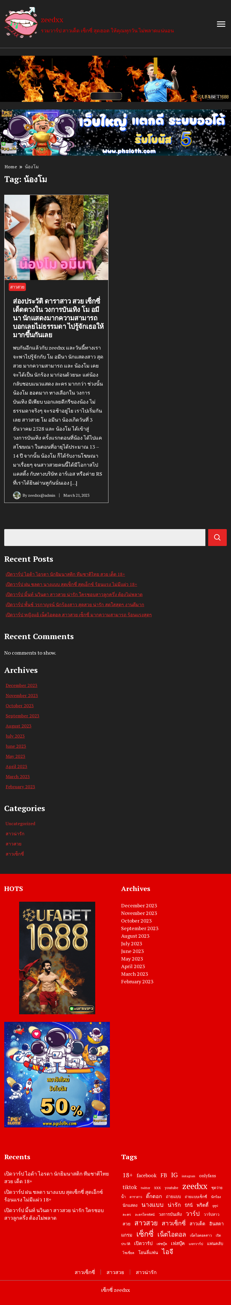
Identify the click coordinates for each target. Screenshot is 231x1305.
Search (217, 537)
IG (174, 1174)
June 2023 (16, 746)
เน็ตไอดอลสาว (201, 1235)
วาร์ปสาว (211, 1214)
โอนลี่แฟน (148, 1252)
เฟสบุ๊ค (178, 1243)
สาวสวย (17, 287)
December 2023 (21, 685)
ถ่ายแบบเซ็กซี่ (196, 1196)
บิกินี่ (189, 1205)
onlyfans (207, 1175)
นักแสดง (130, 1205)
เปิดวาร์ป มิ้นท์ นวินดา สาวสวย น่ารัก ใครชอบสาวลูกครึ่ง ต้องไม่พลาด (74, 594)
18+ (128, 1175)
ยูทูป (215, 1206)
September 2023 (22, 716)
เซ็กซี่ (145, 1234)
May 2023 (15, 756)
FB (164, 1175)
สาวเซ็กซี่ (15, 854)
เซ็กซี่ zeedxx (115, 1289)
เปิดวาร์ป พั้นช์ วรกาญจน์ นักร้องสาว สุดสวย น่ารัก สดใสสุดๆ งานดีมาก (75, 604)
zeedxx (52, 19)
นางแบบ (152, 1204)
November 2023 (22, 695)
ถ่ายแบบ (173, 1196)
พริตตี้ (202, 1205)
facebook (147, 1175)
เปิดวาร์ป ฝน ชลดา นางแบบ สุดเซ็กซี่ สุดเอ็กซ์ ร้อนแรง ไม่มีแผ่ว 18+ (71, 584)
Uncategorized (20, 823)
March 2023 (18, 776)
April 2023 (16, 766)
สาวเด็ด (197, 1224)
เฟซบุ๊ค (162, 1243)
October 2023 (20, 705)
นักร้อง (216, 1196)
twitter (145, 1188)
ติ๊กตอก (154, 1196)
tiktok (130, 1187)
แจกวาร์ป (196, 1243)
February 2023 (20, 787)
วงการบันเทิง (170, 1214)
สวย (126, 1224)
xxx (157, 1187)
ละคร (127, 1214)
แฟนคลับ (215, 1243)
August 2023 (19, 726)
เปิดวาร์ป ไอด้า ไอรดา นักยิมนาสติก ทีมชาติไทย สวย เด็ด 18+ (65, 574)
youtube (171, 1187)
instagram (188, 1176)
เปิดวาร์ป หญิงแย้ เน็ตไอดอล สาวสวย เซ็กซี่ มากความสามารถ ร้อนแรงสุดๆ (79, 615)
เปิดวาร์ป (143, 1243)
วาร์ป (193, 1213)
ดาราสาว (136, 1197)
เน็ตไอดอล (171, 1234)
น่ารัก (174, 1204)
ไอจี (167, 1251)
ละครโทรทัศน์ (145, 1214)
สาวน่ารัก (15, 834)
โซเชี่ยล (128, 1252)
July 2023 (15, 736)
